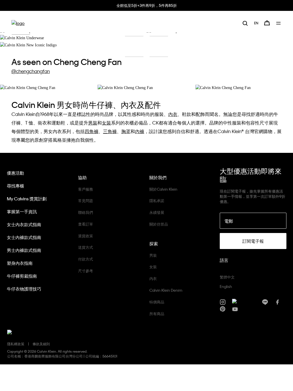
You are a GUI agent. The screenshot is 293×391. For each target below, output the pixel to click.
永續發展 (156, 212)
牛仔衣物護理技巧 (24, 289)
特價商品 (156, 301)
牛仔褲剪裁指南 (22, 276)
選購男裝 (159, 51)
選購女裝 (134, 51)
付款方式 (85, 258)
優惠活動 (15, 173)
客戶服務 (85, 189)
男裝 (153, 255)
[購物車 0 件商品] (267, 23)
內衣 (153, 278)
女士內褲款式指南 (24, 237)
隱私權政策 (15, 343)
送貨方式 (85, 247)
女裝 (153, 266)
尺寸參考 (85, 270)
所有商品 (156, 313)
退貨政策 (85, 235)
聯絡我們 (85, 212)
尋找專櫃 (15, 186)
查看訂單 (85, 224)
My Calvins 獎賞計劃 (27, 199)
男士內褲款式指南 (24, 250)
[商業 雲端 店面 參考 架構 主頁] (18, 23)
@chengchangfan (30, 71)
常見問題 (85, 200)
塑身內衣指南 (20, 263)
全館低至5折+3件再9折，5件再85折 (146, 5)
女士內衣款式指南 (24, 224)
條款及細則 (41, 343)
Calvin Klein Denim (165, 290)
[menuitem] (256, 23)
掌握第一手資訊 (22, 211)
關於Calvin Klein (163, 189)
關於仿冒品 (158, 224)
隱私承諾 (156, 200)
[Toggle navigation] (279, 23)
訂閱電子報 (253, 241)
